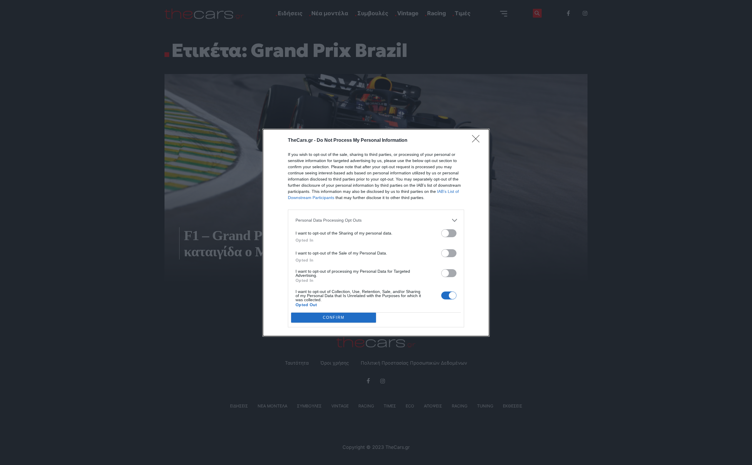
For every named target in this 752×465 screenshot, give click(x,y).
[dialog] (376, 232)
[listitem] (376, 220)
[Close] (477, 140)
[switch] (448, 233)
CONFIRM (334, 317)
